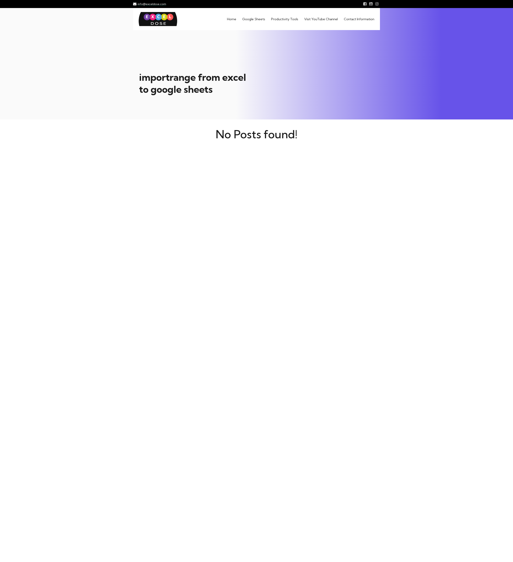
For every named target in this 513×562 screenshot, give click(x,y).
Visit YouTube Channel (321, 19)
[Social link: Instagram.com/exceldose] (377, 4)
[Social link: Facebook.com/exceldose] (365, 4)
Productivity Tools (284, 19)
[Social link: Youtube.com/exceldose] (371, 4)
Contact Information (359, 19)
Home (231, 19)
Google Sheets (253, 19)
